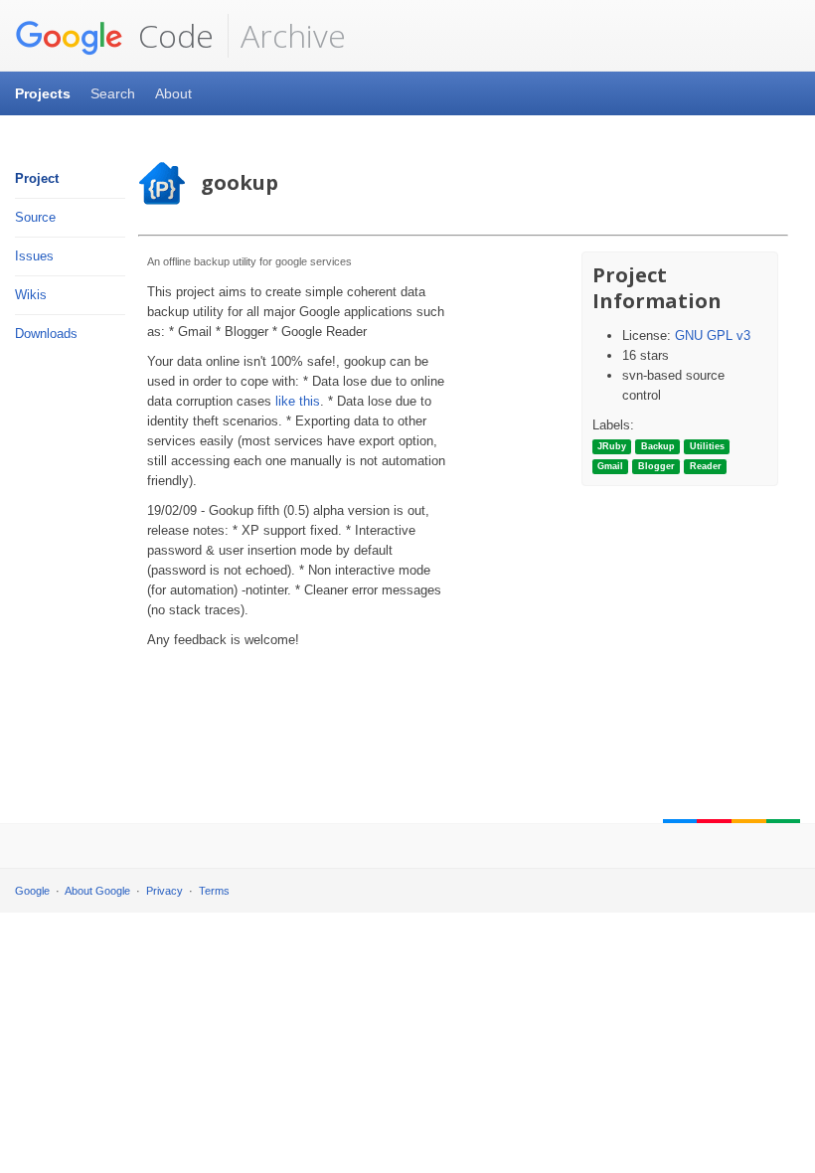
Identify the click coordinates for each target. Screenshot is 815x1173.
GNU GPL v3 (712, 335)
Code (172, 35)
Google (32, 891)
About (173, 93)
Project (37, 178)
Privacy (164, 891)
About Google (97, 891)
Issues (34, 256)
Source (35, 217)
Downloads (46, 333)
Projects (43, 93)
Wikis (31, 294)
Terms (214, 891)
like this (297, 401)
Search (112, 93)
